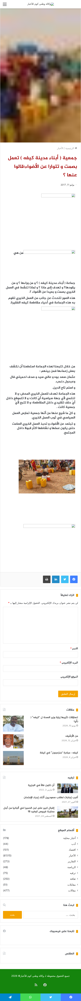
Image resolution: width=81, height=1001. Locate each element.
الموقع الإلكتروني (69, 676)
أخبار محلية (69, 838)
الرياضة (71, 867)
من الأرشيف (71, 736)
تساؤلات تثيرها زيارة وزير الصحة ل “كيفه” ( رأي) (54, 719)
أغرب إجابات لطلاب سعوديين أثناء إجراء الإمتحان (51, 797)
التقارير (72, 861)
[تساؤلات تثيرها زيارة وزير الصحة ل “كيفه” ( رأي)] (13, 724)
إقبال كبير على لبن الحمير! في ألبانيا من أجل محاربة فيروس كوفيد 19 (28, 810)
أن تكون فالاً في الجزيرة (41, 785)
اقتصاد (72, 849)
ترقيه (73, 872)
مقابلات (71, 884)
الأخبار (60, 148)
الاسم (74, 648)
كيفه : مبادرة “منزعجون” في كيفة (59, 753)
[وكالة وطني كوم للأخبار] (40, 4)
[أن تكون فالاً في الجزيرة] (67, 788)
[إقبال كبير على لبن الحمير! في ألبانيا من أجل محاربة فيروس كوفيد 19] (67, 812)
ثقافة (73, 878)
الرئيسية (70, 148)
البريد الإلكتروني (69, 662)
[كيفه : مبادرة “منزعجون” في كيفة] (13, 758)
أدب (73, 843)
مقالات (72, 890)
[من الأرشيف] (13, 741)
